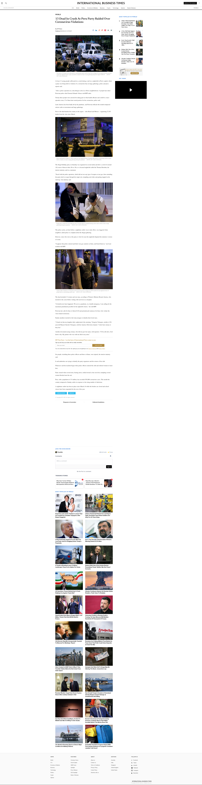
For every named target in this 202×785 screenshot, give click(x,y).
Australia (113, 760)
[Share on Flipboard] (102, 30)
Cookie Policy (94, 770)
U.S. (73, 8)
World (77, 8)
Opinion (123, 8)
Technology (116, 8)
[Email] (108, 30)
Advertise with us (95, 772)
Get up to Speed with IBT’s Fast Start (133, 69)
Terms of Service (92, 348)
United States (114, 770)
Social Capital (74, 762)
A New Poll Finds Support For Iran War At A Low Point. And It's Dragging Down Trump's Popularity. (68, 541)
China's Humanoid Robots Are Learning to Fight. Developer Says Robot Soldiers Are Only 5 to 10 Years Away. (98, 515)
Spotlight (73, 767)
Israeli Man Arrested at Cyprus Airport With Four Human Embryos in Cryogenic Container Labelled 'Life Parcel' (99, 746)
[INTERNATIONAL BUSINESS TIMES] (101, 3)
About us (93, 760)
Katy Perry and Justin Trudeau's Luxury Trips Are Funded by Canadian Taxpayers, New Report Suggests (68, 515)
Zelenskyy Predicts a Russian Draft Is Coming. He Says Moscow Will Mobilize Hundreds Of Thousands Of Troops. (96, 617)
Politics (83, 8)
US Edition (196, 8)
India (112, 762)
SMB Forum (73, 765)
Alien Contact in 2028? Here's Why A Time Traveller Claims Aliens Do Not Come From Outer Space (68, 668)
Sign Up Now (134, 73)
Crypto (108, 8)
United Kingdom (114, 767)
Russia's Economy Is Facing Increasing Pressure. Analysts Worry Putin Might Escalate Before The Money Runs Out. (97, 720)
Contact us (93, 762)
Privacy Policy (101, 348)
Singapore (113, 765)
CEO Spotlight (74, 772)
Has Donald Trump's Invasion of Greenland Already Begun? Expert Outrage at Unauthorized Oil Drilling (98, 694)
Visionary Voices (74, 760)
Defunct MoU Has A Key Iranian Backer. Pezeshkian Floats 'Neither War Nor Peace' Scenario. (98, 567)
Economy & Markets (92, 8)
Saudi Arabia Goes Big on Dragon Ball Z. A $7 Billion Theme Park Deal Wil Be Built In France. (68, 617)
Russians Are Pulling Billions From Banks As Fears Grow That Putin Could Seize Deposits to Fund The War (98, 643)
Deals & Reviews (131, 8)
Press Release (74, 770)
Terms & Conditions (95, 765)
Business (102, 8)
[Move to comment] (111, 30)
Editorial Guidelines (98, 402)
